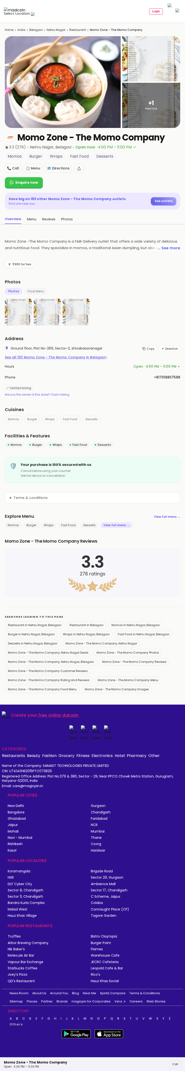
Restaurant (77, 30)
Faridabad (99, 818)
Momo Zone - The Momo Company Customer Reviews (48, 671)
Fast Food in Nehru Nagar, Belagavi (143, 634)
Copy (151, 349)
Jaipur (13, 825)
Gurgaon (98, 806)
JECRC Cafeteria (105, 962)
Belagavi (36, 30)
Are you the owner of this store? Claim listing (37, 395)
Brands (62, 1001)
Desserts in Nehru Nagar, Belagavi (32, 643)
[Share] (79, 168)
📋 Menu (33, 168)
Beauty (33, 755)
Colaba (97, 903)
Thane (96, 837)
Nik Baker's (16, 949)
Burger (32, 419)
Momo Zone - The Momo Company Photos (128, 653)
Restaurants (13, 755)
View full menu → (167, 517)
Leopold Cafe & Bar (107, 968)
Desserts (92, 419)
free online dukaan (58, 715)
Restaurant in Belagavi (86, 625)
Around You (59, 993)
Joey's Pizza (17, 974)
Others (16, 1024)
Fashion (49, 755)
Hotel (120, 755)
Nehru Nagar (56, 30)
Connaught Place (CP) (110, 909)
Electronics (102, 755)
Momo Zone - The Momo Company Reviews (134, 662)
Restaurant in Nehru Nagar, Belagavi (34, 625)
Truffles (14, 936)
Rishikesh (15, 844)
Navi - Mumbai (20, 837)
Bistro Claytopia (104, 936)
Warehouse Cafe (105, 955)
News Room (19, 993)
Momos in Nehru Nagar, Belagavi (136, 625)
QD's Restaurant (21, 981)
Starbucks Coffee (22, 968)
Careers (136, 1001)
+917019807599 (167, 377)
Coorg (96, 844)
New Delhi (16, 806)
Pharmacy (136, 755)
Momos (13, 419)
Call (175, 1064)
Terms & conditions (30, 497)
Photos (13, 291)
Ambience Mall (103, 884)
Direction (171, 349)
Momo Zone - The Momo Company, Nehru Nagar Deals (48, 653)
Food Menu (36, 291)
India (21, 30)
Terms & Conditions (144, 993)
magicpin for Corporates (91, 1001)
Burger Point (101, 943)
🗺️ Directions (58, 168)
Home (9, 30)
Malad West (17, 909)
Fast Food (70, 419)
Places (32, 1001)
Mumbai (98, 831)
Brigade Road (102, 871)
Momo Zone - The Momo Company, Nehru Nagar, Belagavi (51, 662)
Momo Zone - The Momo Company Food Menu (42, 689)
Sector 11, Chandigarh (25, 896)
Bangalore (16, 812)
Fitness (83, 755)
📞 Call (13, 168)
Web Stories (155, 1001)
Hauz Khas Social (105, 981)
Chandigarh (101, 812)
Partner (47, 1001)
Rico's (95, 974)
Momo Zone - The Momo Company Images (117, 689)
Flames (97, 949)
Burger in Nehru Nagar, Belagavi (31, 634)
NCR (94, 825)
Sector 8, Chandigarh (25, 890)
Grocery (66, 755)
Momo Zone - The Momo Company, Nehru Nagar (101, 643)
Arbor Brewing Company (28, 943)
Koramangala (19, 871)
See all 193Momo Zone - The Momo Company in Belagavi (56, 357)
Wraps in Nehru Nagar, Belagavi (86, 634)
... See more (169, 248)
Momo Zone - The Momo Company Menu (128, 680)
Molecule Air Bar (21, 955)
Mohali (13, 831)
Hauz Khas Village (22, 915)
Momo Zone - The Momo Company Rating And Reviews (49, 680)
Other (154, 755)
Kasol (12, 850)
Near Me (89, 993)
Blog (75, 993)
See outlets (163, 201)
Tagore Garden (103, 915)
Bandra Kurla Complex (26, 903)
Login (156, 11)
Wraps (50, 419)
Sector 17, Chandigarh (109, 890)
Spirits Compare (113, 993)
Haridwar (98, 850)
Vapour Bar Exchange (25, 962)
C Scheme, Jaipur (105, 896)
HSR (11, 877)
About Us (39, 993)
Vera (118, 1001)
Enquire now (26, 182)
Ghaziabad (17, 818)
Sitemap (16, 1001)
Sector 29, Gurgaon (107, 877)
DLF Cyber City (20, 884)
